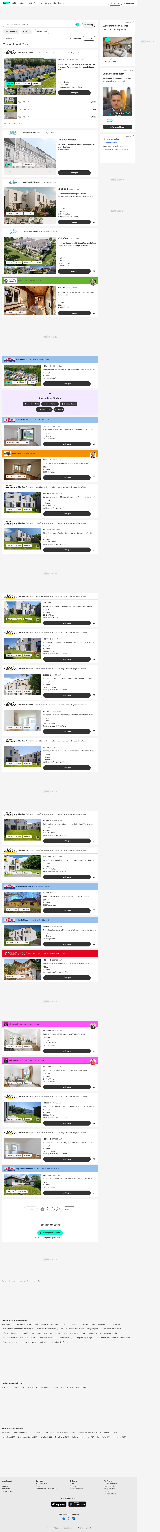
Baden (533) (6, 1432)
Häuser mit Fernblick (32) (74, 1329)
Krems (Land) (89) (119, 1437)
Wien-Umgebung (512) (22, 1432)
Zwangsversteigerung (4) (84, 1338)
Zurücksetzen (41, 32)
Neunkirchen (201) (62, 1437)
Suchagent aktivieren (51, 1233)
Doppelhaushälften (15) (58, 1333)
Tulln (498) (37, 1432)
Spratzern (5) (59, 1387)
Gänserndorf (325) (110, 1432)
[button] (69, 1209)
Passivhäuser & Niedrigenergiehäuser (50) (17, 1329)
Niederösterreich (23, 1281)
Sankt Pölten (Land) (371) (66, 1432)
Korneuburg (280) (8, 1437)
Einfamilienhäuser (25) (10, 1333)
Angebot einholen (112, 143)
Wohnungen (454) (24, 1324)
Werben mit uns (110, 1494)
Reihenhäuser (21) (27, 1333)
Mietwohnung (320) (40, 1324)
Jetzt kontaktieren (117, 127)
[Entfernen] (17, 31)
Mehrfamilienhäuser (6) (48, 1338)
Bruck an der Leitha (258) (27, 1437)
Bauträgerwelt (109, 1491)
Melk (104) (90, 1437)
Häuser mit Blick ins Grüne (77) (109, 1324)
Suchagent (77, 38)
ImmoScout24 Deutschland (46, 1489)
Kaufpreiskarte (109, 1489)
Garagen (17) (42, 1333)
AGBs (72, 1483)
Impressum (6, 1489)
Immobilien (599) (8, 1324)
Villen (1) (26, 1342)
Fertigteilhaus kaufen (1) (59, 1342)
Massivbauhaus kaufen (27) (114, 1329)
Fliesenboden (45, 409)
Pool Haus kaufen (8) (10, 1338)
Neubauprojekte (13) (77, 1333)
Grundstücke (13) (94, 1333)
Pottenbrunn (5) (45, 1387)
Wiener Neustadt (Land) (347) (90, 1432)
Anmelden (130, 3)
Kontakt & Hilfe (41, 1483)
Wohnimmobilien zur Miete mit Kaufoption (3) (113, 1338)
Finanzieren (57, 3)
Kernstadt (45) (7, 1387)
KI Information (77, 1489)
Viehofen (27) (20, 1387)
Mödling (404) (49, 1432)
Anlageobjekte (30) (94, 1329)
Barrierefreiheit (7, 1491)
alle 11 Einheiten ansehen (13, 123)
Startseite (5, 1281)
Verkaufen (32, 3)
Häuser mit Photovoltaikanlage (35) (49, 1329)
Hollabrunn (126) (78, 1437)
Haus (25, 32)
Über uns (5, 1483)
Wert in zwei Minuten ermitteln (116, 150)
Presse (38, 1486)
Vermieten (45, 3)
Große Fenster (51, 404)
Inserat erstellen (110, 1486)
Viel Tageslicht (33, 404)
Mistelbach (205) (46, 1437)
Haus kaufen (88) (88, 1324)
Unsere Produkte (110, 1483)
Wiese (60, 409)
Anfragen (74, 93)
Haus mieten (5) (66, 1338)
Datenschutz (74, 1486)
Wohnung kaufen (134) (59, 1324)
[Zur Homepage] (10, 3)
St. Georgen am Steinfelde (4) (78, 1387)
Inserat (116, 3)
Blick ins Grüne (70, 404)
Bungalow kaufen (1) (39, 1342)
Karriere (5, 1486)
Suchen (21, 3)
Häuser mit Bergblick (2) (11, 1342)
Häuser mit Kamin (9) (111, 1333)
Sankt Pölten (10, 32)
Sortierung (10, 38)
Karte (91, 38)
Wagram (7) (32, 1387)
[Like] (94, 92)
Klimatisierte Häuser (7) (28, 1338)
